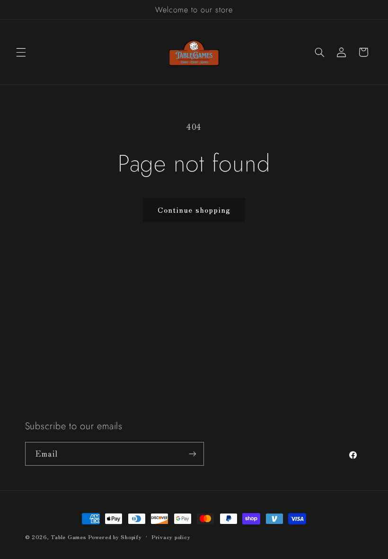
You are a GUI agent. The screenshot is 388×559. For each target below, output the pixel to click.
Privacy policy (170, 537)
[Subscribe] (192, 453)
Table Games (68, 537)
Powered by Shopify (114, 537)
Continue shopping (194, 209)
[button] (21, 52)
